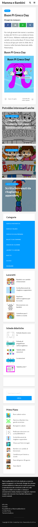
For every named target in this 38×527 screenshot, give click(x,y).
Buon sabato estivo (19, 414)
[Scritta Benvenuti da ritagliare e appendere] (19, 195)
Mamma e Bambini (13, 2)
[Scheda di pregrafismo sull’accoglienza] (10, 343)
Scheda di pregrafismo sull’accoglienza (21, 343)
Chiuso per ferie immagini (21, 443)
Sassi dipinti (17, 466)
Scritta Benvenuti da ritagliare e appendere (23, 289)
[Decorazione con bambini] (10, 307)
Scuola (7, 10)
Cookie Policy (6, 511)
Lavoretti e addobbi (11, 150)
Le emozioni (20, 358)
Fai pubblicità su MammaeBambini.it (13, 509)
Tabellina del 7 (21, 367)
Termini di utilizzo (8, 513)
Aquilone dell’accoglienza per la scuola (23, 299)
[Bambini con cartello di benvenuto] (19, 161)
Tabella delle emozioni (20, 351)
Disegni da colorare (12, 116)
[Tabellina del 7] (10, 369)
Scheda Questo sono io (23, 334)
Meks (20, 522)
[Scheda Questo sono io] (10, 335)
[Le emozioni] (10, 360)
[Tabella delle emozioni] (10, 352)
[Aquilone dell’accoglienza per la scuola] (10, 298)
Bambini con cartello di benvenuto (23, 281)
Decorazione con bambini (22, 306)
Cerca (19, 398)
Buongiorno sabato (19, 426)
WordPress (33, 522)
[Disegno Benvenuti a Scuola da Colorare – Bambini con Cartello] (19, 128)
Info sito (5, 504)
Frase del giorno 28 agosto (21, 460)
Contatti (4, 507)
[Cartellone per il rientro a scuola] (10, 315)
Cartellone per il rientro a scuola (21, 315)
